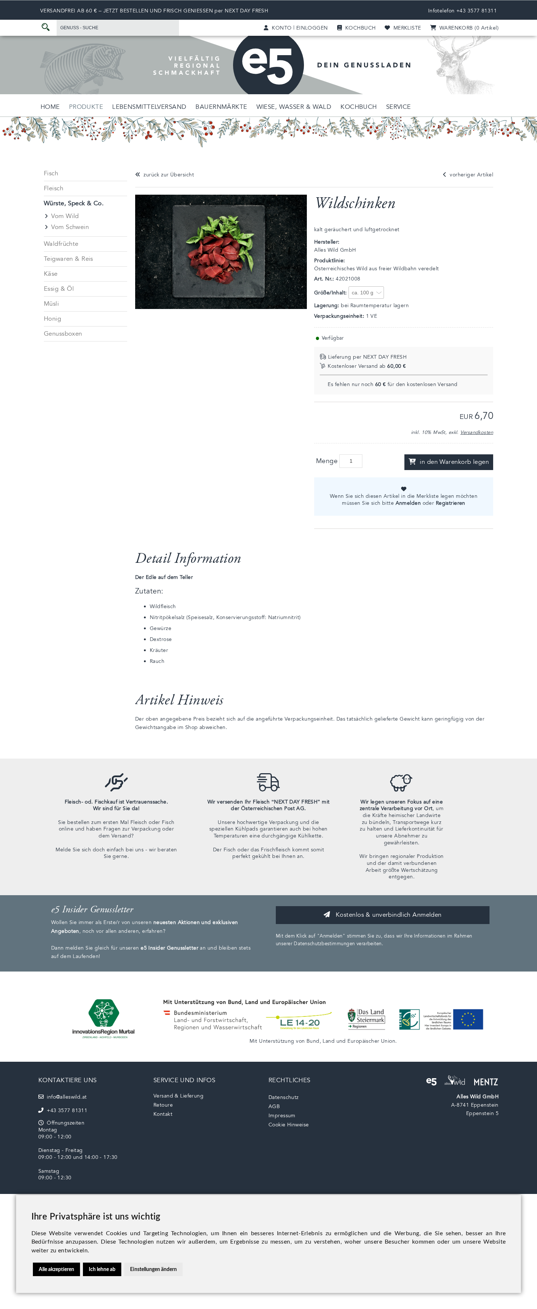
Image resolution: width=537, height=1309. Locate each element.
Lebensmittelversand (149, 107)
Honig (52, 318)
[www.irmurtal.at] (104, 1040)
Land (329, 1041)
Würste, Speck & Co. (74, 203)
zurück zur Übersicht (167, 174)
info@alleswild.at (65, 1097)
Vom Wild (65, 216)
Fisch (51, 173)
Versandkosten (476, 432)
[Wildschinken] (224, 307)
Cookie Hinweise (288, 1124)
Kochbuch (358, 107)
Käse (51, 274)
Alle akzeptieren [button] (56, 1269)
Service (398, 107)
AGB (274, 1106)
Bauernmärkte (221, 107)
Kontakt (162, 1114)
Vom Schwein (70, 227)
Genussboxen (63, 333)
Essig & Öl (59, 289)
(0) (467, 27)
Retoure (163, 1105)
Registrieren (450, 503)
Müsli (51, 303)
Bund (313, 1041)
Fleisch (53, 188)
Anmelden (408, 503)
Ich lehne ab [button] (102, 1269)
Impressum (282, 1115)
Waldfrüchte (61, 244)
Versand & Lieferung (178, 1095)
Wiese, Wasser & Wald (294, 107)
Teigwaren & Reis (68, 259)
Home (50, 107)
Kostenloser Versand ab (367, 366)
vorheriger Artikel (469, 174)
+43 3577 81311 (476, 10)
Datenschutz (283, 1097)
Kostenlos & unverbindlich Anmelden (388, 915)
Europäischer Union (371, 1041)
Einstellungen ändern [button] (153, 1269)
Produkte (86, 107)
